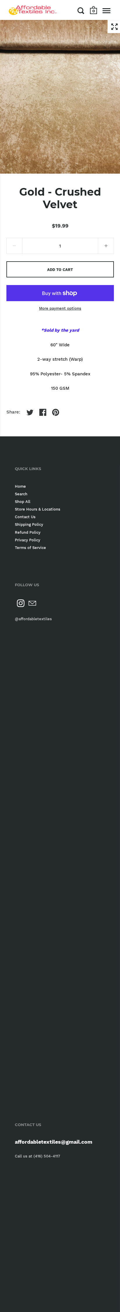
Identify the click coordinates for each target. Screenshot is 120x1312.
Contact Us (25, 517)
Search (21, 494)
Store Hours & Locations (37, 509)
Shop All (22, 501)
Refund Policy (27, 532)
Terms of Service (30, 547)
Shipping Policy (29, 524)
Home (20, 486)
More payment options (60, 308)
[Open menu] (106, 10)
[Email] (32, 603)
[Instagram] (20, 603)
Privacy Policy (27, 540)
